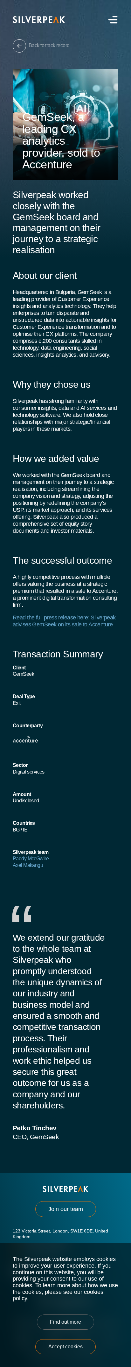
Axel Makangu (28, 865)
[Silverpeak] (39, 19)
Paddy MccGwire (31, 858)
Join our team (65, 1209)
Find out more (65, 1322)
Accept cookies (65, 1346)
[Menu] (112, 19)
